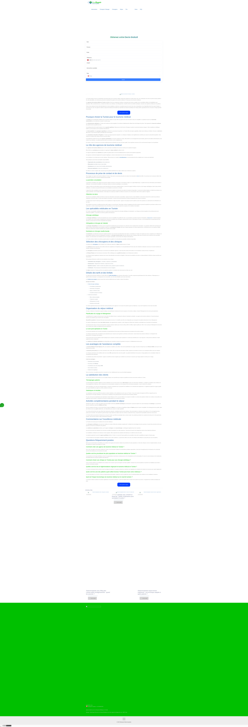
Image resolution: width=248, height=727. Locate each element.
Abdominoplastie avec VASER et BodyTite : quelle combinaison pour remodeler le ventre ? (123, 496)
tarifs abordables (113, 275)
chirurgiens (95, 244)
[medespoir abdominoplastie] (94, 3)
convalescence (123, 157)
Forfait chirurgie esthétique (93, 284)
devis (138, 176)
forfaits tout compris (92, 279)
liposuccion (150, 217)
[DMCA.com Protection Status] (6, 726)
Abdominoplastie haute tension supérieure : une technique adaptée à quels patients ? (149, 592)
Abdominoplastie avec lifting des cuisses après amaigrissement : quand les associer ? (98, 592)
